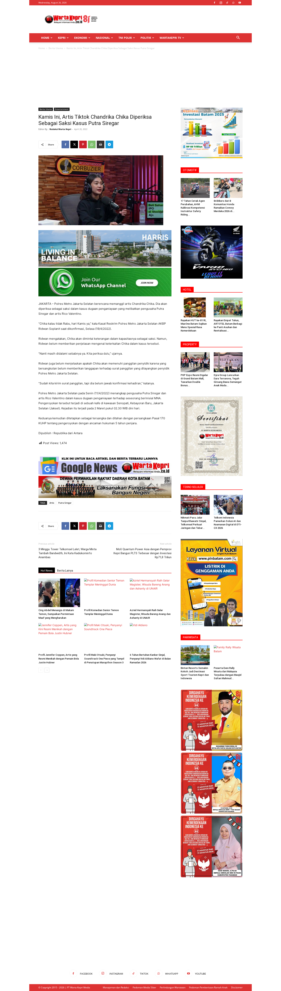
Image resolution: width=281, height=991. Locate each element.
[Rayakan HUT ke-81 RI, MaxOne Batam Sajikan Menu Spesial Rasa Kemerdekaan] (195, 307)
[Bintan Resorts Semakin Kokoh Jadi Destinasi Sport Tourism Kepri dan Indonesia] (195, 655)
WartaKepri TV (170, 38)
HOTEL (187, 289)
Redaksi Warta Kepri (60, 129)
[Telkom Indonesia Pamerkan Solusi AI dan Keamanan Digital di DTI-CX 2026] (228, 505)
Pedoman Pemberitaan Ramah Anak (208, 987)
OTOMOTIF (190, 170)
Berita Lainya (65, 570)
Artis (52, 502)
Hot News (47, 570)
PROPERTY (190, 344)
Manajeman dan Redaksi (116, 987)
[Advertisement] (173, 19)
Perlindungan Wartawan (172, 987)
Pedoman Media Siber (144, 987)
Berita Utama (56, 48)
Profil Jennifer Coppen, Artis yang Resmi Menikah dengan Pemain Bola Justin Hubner (58, 658)
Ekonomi (80, 38)
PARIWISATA (190, 637)
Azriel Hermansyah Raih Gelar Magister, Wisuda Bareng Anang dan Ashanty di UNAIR (150, 614)
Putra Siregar (64, 502)
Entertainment (61, 109)
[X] (74, 144)
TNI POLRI (125, 38)
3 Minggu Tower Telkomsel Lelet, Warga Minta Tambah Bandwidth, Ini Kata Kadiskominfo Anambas (67, 553)
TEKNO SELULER (193, 487)
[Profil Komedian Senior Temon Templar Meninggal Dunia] (105, 592)
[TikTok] (227, 2)
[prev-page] (40, 670)
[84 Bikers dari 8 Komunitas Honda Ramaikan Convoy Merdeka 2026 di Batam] (228, 188)
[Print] (100, 144)
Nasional (103, 38)
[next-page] (47, 670)
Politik (145, 38)
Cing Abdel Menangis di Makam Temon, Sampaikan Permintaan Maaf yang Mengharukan (56, 614)
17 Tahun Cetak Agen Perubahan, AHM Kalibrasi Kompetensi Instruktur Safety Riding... (193, 207)
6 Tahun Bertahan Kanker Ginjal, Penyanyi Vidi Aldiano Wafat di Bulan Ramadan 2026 (150, 658)
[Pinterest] (83, 144)
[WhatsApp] (233, 2)
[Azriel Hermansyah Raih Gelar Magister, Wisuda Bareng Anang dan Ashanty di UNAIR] (150, 592)
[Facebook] (214, 2)
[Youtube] (240, 2)
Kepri (62, 38)
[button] (238, 38)
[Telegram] (109, 144)
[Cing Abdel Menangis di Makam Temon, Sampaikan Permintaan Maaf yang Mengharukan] (59, 592)
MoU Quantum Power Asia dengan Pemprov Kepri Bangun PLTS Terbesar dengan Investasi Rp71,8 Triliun (142, 553)
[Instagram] (221, 2)
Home (45, 38)
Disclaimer (237, 987)
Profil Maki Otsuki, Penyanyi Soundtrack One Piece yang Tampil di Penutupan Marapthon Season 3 (104, 658)
